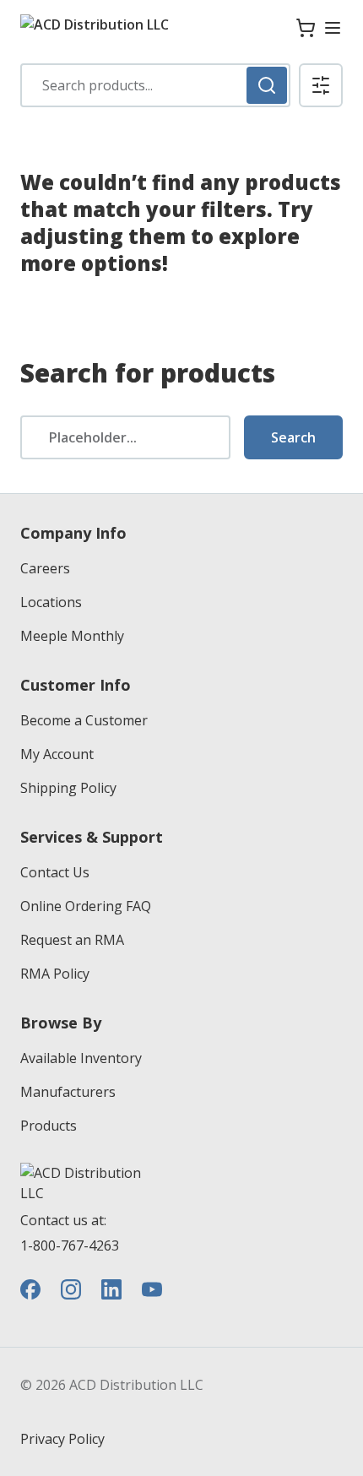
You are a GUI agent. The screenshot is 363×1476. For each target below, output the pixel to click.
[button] (321, 85)
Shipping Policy (68, 788)
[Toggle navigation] (332, 28)
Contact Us (54, 872)
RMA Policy (54, 973)
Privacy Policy (62, 1439)
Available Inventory (81, 1058)
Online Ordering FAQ (85, 906)
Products (48, 1125)
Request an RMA (72, 940)
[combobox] (155, 85)
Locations (51, 602)
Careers (45, 568)
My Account (57, 754)
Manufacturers (68, 1092)
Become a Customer (84, 720)
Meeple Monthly (72, 636)
